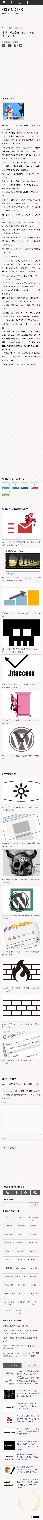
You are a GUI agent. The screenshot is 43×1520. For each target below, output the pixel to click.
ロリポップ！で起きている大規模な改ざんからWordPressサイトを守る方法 (19, 650)
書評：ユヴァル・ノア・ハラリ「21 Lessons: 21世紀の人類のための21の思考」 (20, 1332)
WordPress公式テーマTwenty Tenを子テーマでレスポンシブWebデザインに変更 (21, 579)
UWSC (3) (21, 1285)
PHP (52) (9, 1268)
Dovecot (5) (21, 1226)
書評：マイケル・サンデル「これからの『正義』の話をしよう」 (21, 1347)
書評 (10, 28)
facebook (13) (9, 1234)
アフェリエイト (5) (33, 1294)
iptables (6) (21, 1242)
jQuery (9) (9, 1251)
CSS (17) (9, 1226)
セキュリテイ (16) (9, 1303)
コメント (5, 1103)
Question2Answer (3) (21, 1277)
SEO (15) (33, 1276)
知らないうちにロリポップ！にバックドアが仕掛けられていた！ (21, 721)
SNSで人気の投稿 (31, 1365)
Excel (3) (33, 1226)
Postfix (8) (33, 1268)
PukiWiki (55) (9, 1276)
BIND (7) (21, 1217)
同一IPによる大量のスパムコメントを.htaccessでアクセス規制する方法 (21, 686)
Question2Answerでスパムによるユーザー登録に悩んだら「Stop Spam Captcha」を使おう (21, 1354)
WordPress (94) (9, 1293)
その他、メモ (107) (21, 1311)
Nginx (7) (21, 1259)
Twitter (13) (9, 1285)
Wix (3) (33, 1285)
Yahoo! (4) (21, 1293)
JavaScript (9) (33, 1242)
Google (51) (33, 1234)
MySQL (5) (9, 1259)
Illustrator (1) (9, 1242)
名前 (3, 1138)
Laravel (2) (21, 1251)
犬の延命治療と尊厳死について (15, 1326)
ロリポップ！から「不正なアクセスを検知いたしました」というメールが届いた (21, 543)
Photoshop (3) (33, 1259)
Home (3, 28)
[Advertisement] (21, 71)
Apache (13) (9, 1217)
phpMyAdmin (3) (21, 1269)
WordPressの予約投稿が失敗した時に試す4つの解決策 (21, 757)
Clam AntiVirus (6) (33, 1218)
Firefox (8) (21, 1234)
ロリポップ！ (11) (33, 1303)
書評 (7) (9, 1310)
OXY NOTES (7, 1517)
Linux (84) (33, 1251)
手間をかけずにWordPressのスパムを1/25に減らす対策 (21, 614)
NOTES (12, 9)
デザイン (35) (21, 1302)
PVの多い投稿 (12, 1365)
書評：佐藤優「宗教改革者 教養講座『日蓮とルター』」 (21, 1339)
